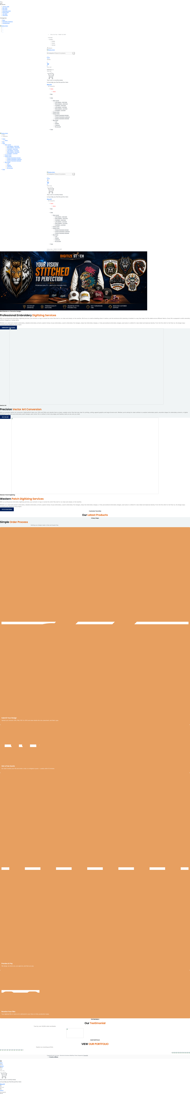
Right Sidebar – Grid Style (61, 103)
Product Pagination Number (62, 115)
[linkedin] (2, 30)
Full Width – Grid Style (60, 105)
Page (51, 129)
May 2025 (4, 8)
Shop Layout (56, 100)
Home (51, 88)
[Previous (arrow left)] (0, 1093)
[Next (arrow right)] (2, 1093)
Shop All (49, 84)
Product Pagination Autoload (62, 118)
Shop (51, 98)
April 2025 (4, 9)
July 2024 (4, 14)
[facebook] (2, 27)
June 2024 (5, 15)
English (51, 39)
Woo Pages (55, 120)
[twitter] (2, 28)
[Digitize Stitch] (4, 25)
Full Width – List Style (60, 110)
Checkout (57, 125)
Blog (51, 94)
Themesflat (85, 1055)
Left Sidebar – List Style (61, 107)
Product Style (56, 112)
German (53, 45)
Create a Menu (53, 1057)
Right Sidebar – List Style (61, 108)
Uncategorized (6, 23)
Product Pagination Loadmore (62, 117)
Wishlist (57, 123)
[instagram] (2, 31)
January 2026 (5, 6)
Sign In (50, 48)
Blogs (3, 20)
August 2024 (5, 12)
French (53, 43)
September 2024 (6, 11)
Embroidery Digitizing (7, 21)
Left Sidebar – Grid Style (61, 102)
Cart (56, 121)
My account (58, 126)
